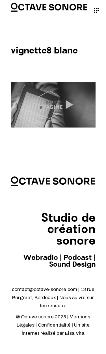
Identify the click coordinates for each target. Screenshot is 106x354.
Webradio (40, 258)
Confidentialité (55, 325)
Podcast (78, 258)
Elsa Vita (75, 333)
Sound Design (72, 264)
